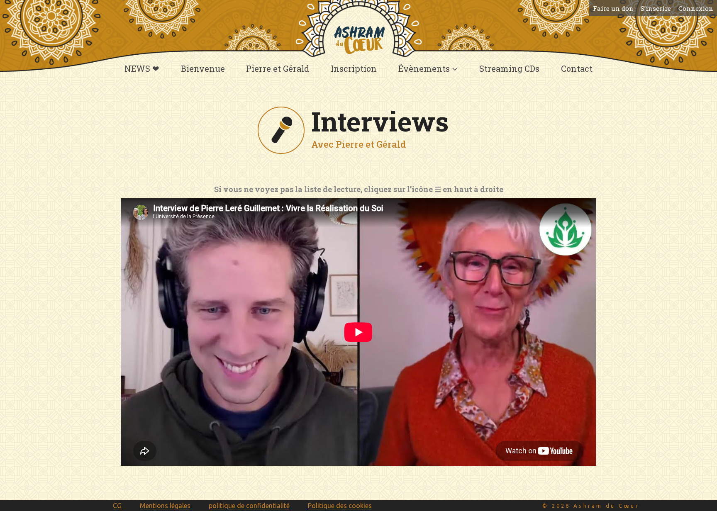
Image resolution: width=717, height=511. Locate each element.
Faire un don (613, 8)
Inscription (354, 68)
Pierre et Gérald (277, 68)
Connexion (695, 8)
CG (117, 505)
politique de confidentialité (249, 505)
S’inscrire (656, 8)
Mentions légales (165, 505)
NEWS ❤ (141, 68)
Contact (577, 68)
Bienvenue (203, 68)
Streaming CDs (509, 68)
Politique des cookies (340, 505)
